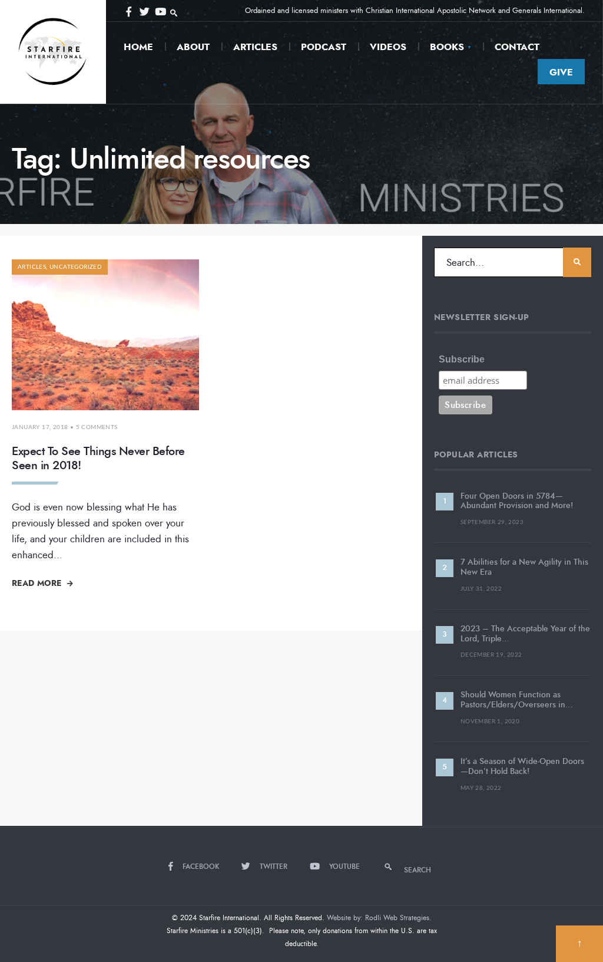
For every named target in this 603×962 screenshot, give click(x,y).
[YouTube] (159, 10)
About (193, 47)
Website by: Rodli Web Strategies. (379, 918)
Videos (388, 47)
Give (561, 72)
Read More (38, 583)
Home (138, 47)
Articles (255, 47)
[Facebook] (128, 10)
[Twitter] (143, 10)
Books (447, 47)
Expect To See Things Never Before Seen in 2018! (98, 458)
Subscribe (462, 359)
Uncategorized (75, 267)
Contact (517, 47)
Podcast (323, 47)
